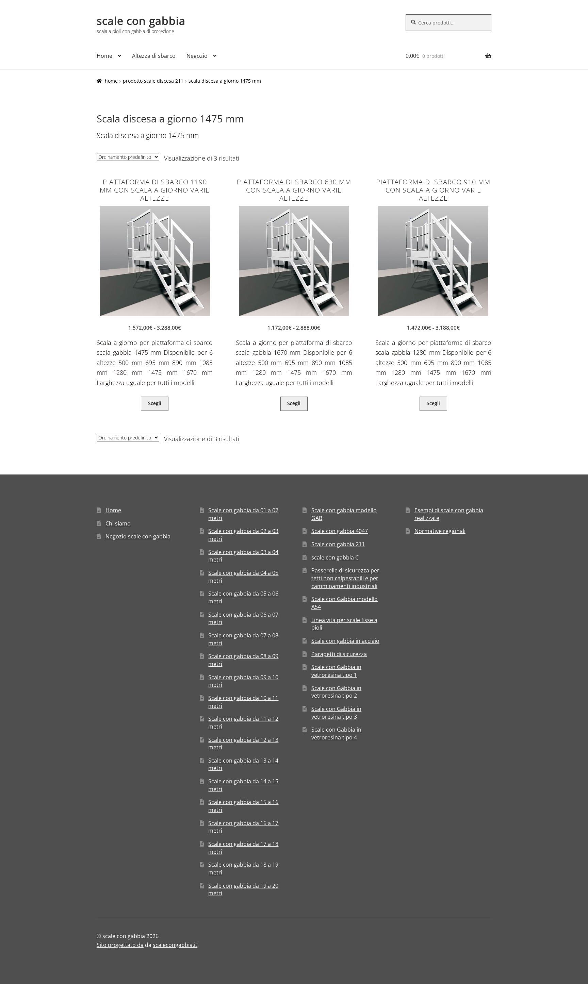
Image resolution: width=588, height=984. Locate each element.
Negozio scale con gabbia (137, 536)
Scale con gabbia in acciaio (345, 641)
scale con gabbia (141, 20)
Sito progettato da (120, 945)
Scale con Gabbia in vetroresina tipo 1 (336, 671)
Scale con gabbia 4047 (339, 531)
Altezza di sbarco (154, 56)
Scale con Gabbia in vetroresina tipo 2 (336, 692)
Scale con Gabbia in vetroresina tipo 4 (336, 733)
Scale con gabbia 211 (338, 544)
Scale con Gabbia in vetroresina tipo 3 (336, 712)
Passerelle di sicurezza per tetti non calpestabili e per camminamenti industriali (345, 578)
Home (104, 56)
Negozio (197, 56)
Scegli (154, 403)
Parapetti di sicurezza (339, 654)
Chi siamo (118, 523)
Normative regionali (440, 531)
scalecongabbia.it (175, 945)
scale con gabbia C (335, 557)
